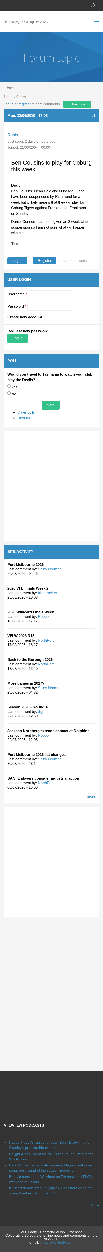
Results (24, 418)
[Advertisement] (51, 485)
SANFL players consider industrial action (43, 778)
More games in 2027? (26, 683)
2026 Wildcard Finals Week (31, 612)
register (25, 104)
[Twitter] (13, 4)
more (91, 796)
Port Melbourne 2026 (26, 564)
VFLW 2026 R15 (21, 636)
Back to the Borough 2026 (30, 659)
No (14, 394)
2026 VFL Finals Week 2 (28, 588)
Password (17, 306)
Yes (15, 387)
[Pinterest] (28, 4)
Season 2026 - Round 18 (29, 707)
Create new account (25, 317)
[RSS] (36, 4)
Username (17, 294)
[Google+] (21, 4)
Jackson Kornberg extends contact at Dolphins (49, 731)
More (95, 1205)
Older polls (26, 412)
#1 (94, 115)
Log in (9, 104)
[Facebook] (6, 4)
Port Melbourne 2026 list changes (37, 754)
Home (11, 88)
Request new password (28, 331)
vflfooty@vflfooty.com (57, 1242)
